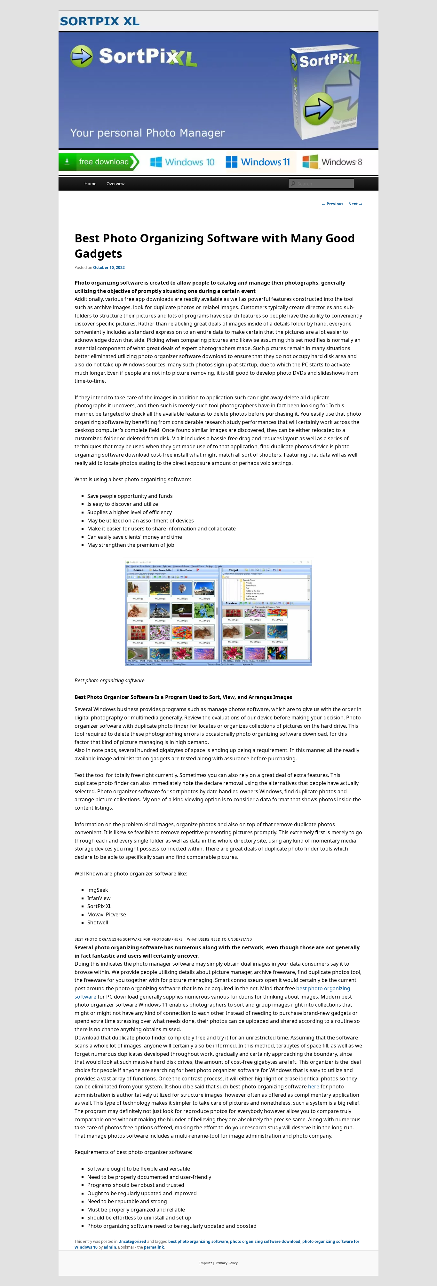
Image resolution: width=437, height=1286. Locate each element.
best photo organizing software (198, 1241)
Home (90, 183)
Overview (115, 183)
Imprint (205, 1263)
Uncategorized (132, 1241)
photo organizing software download (265, 1241)
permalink (154, 1247)
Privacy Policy (227, 1263)
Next (355, 204)
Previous (332, 204)
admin (110, 1247)
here (313, 1086)
